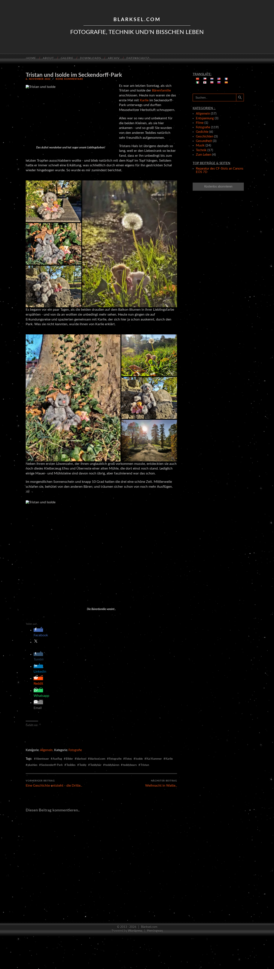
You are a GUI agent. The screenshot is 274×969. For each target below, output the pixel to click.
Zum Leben (203, 154)
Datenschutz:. (139, 58)
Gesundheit (204, 141)
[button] (53, 201)
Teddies (71, 765)
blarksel (81, 759)
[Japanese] (205, 82)
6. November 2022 (38, 79)
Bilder (69, 759)
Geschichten (204, 136)
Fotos (128, 759)
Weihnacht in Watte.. (161, 783)
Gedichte (202, 131)
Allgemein (46, 750)
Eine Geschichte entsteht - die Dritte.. (54, 783)
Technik (201, 150)
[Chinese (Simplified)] (197, 78)
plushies (32, 765)
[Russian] (219, 82)
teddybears (130, 765)
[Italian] (197, 82)
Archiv (114, 58)
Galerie (67, 58)
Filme (200, 122)
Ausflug (57, 759)
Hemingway (155, 930)
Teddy (82, 765)
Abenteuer (42, 759)
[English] (219, 78)
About (48, 58)
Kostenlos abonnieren (218, 186)
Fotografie (75, 750)
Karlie (144, 100)
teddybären (112, 765)
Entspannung (205, 118)
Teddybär (95, 765)
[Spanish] (226, 82)
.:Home (30, 58)
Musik (200, 145)
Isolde (139, 759)
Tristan (144, 765)
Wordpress (135, 930)
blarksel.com (97, 759)
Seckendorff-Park (52, 765)
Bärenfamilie (161, 90)
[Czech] (205, 78)
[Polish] (212, 82)
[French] (226, 78)
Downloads (90, 58)
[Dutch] (212, 78)
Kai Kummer (154, 759)
